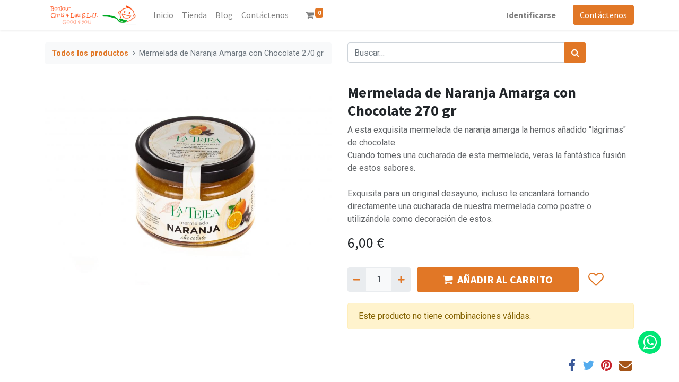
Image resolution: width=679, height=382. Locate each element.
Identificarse (531, 15)
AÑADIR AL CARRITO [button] (505, 279)
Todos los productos (89, 53)
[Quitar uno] (356, 279)
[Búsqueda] (575, 52)
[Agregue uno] (400, 279)
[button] (595, 279)
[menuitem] (163, 14)
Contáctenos (603, 15)
